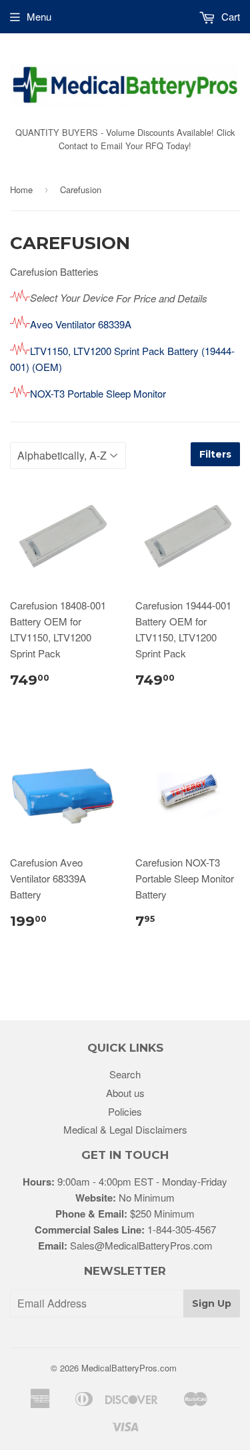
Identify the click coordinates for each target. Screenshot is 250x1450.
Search (125, 1074)
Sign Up (211, 1303)
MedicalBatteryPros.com (129, 1367)
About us (125, 1093)
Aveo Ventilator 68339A (80, 324)
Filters (215, 454)
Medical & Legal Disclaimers (125, 1129)
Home (21, 189)
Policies (125, 1111)
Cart (229, 16)
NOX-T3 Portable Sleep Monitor (98, 393)
